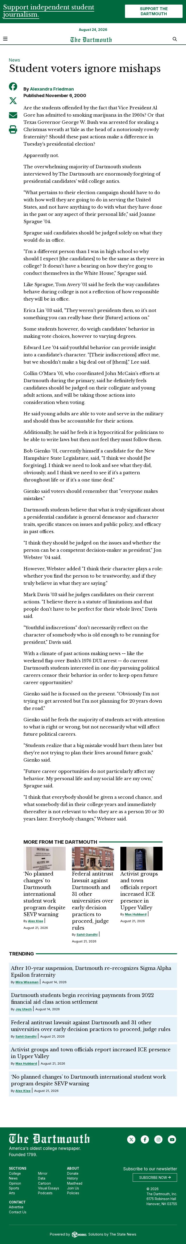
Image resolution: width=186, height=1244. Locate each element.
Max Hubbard (136, 914)
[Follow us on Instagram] (158, 1139)
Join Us (73, 1188)
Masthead (74, 1183)
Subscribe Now (153, 1177)
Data (41, 1178)
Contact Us (17, 1212)
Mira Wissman (27, 982)
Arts (12, 1193)
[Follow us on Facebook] (145, 1139)
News (14, 60)
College (15, 1173)
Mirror (42, 1173)
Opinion (15, 1183)
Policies (73, 1193)
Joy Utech (24, 1009)
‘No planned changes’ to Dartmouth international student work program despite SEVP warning (44, 894)
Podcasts (45, 1193)
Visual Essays (48, 1188)
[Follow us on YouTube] (172, 1139)
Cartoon (44, 1183)
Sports (14, 1188)
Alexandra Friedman (52, 89)
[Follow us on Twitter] (131, 1139)
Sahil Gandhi (87, 934)
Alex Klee (35, 921)
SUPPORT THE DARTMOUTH (154, 11)
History (72, 1178)
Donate (72, 1173)
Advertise (16, 1207)
